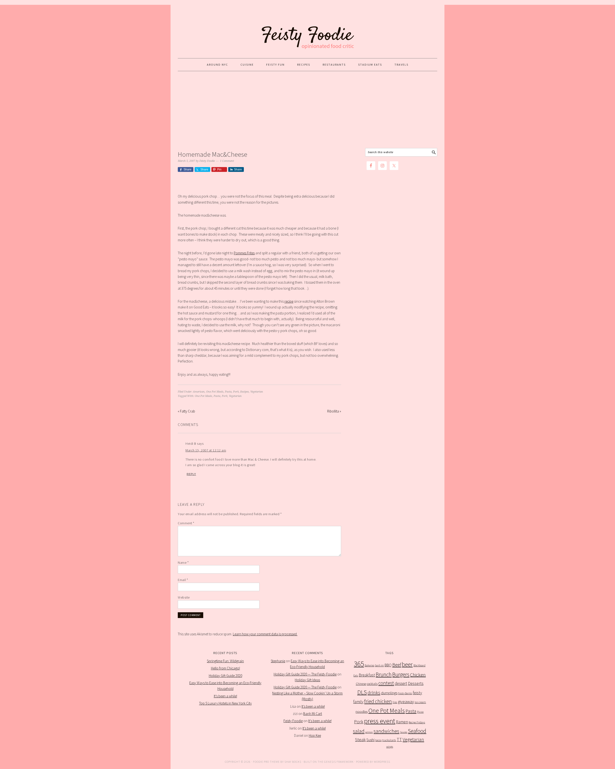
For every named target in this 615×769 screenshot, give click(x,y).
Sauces (403, 732)
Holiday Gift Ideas (307, 680)
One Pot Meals (214, 391)
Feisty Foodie (293, 721)
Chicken (418, 675)
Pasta (228, 391)
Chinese (361, 684)
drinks (374, 692)
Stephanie (278, 661)
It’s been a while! (225, 696)
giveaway (406, 701)
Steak (360, 739)
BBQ (388, 665)
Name (183, 562)
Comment (186, 523)
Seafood (417, 730)
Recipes (244, 391)
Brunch (384, 674)
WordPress (382, 761)
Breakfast (367, 675)
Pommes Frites (244, 253)
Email (183, 580)
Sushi (370, 739)
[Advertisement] (307, 109)
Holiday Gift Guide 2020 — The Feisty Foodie (305, 674)
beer (407, 664)
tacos (378, 740)
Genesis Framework (339, 761)
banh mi (379, 665)
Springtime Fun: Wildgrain (225, 661)
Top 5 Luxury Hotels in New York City (225, 703)
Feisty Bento (405, 693)
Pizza (420, 711)
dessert (401, 683)
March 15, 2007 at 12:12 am (205, 450)
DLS (362, 692)
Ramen (402, 722)
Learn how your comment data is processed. (265, 634)
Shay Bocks (292, 761)
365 (359, 663)
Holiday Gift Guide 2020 (225, 675)
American (199, 391)
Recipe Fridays (417, 722)
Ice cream (420, 702)
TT (399, 739)
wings (389, 746)
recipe (288, 301)
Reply (191, 474)
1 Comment (227, 161)
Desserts (416, 683)
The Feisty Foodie (307, 29)
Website (184, 597)
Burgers (400, 674)
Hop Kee (315, 735)
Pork (236, 391)
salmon (369, 732)
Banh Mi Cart (312, 713)
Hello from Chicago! (225, 668)
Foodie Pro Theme (266, 761)
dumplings (389, 692)
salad (358, 731)
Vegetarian (256, 391)
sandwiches (386, 731)
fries (395, 702)
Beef (396, 665)
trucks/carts (389, 740)
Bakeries (369, 665)
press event (379, 721)
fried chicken (378, 701)
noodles (362, 711)
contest (386, 683)
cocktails (372, 684)
